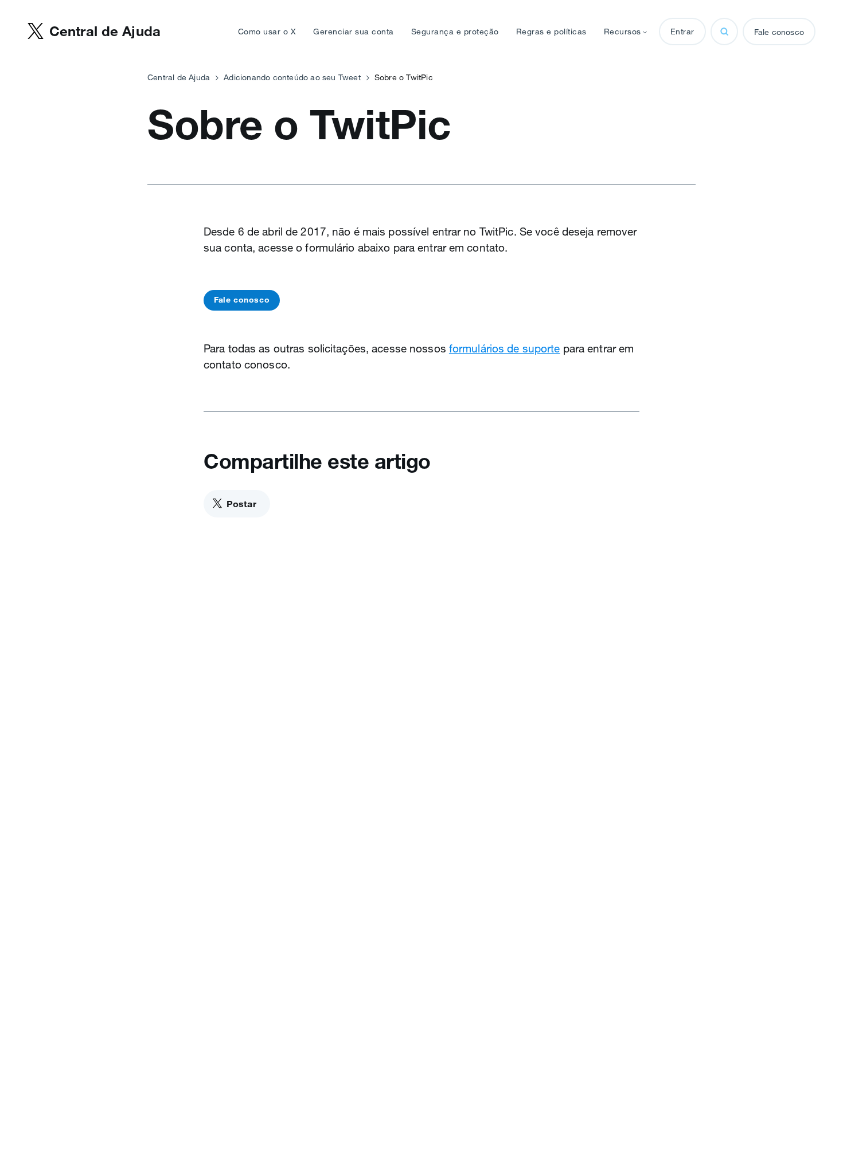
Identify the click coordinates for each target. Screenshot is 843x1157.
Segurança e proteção (455, 31)
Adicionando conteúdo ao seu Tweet (292, 77)
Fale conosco (779, 32)
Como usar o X (267, 31)
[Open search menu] (724, 31)
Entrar (682, 31)
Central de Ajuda (178, 77)
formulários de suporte (504, 348)
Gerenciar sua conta (353, 31)
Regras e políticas (551, 31)
